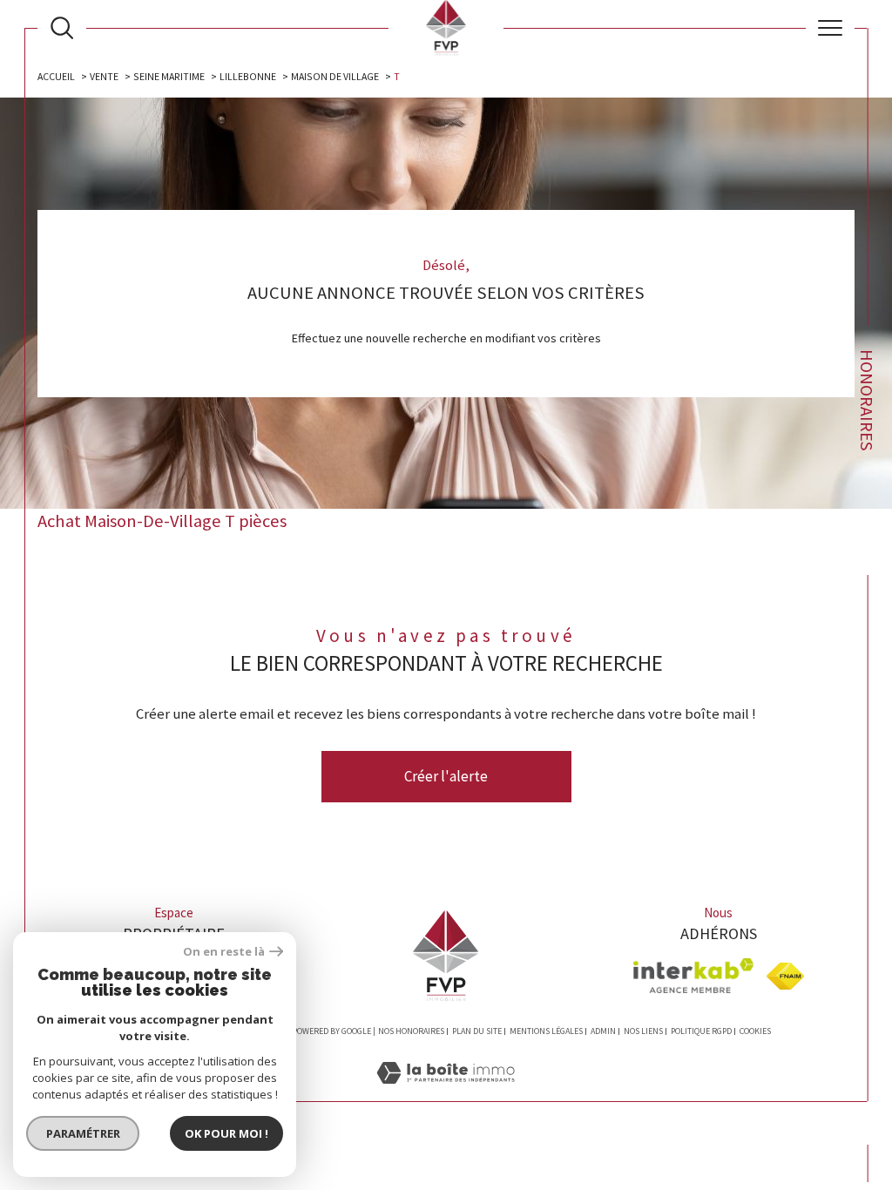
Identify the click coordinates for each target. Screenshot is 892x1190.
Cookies (755, 1031)
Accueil (56, 76)
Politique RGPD (701, 1031)
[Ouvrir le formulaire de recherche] (62, 28)
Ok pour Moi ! (226, 1133)
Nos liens (643, 1031)
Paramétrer (83, 1133)
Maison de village (335, 76)
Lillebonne (248, 76)
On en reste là (224, 951)
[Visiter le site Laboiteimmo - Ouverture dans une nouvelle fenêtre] (445, 1091)
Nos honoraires (411, 1031)
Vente (104, 76)
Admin (603, 1031)
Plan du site (477, 1031)
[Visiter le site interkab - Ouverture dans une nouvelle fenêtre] (693, 975)
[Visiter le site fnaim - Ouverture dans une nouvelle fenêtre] (785, 976)
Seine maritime (169, 76)
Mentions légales (546, 1031)
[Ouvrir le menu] (830, 28)
